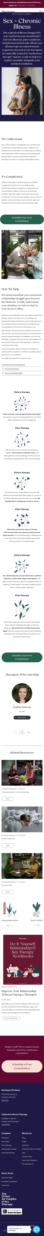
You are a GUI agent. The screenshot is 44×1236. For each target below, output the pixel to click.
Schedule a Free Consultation (22, 1066)
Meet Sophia (22, 718)
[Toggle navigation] (41, 12)
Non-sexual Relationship (13, 373)
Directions (5, 1100)
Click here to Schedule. (26, 5)
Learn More (6, 1124)
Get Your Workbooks (11, 1018)
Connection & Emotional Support (13, 365)
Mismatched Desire (12, 369)
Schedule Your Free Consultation (22, 219)
